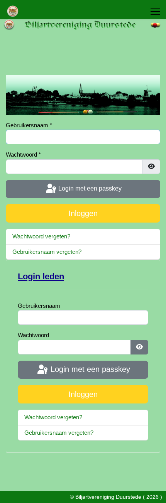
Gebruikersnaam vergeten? (46, 251)
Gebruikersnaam (29, 125)
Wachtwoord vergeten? (41, 236)
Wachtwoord (23, 154)
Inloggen (83, 213)
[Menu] (155, 11)
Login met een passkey (89, 188)
